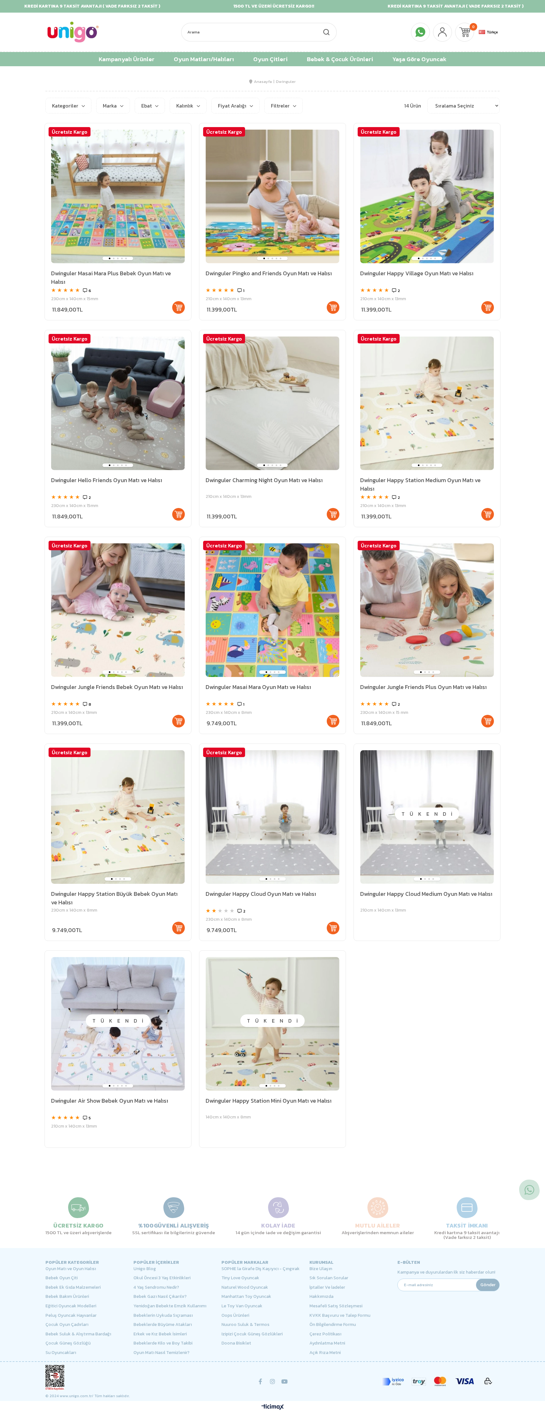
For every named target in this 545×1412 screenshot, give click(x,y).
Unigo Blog (144, 1269)
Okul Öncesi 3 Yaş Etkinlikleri (161, 1278)
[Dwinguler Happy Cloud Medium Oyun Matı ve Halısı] (427, 817)
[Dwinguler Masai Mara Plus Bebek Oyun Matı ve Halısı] (118, 196)
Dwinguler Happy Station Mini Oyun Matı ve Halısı (268, 1100)
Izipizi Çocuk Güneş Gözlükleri (252, 1334)
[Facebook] (261, 1381)
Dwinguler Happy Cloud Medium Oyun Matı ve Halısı (426, 894)
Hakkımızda (321, 1296)
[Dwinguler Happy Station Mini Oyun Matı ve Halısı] (272, 1024)
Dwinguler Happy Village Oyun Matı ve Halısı (416, 273)
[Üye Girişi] (442, 32)
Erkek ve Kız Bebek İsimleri (160, 1334)
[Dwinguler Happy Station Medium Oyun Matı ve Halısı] (427, 403)
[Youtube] (284, 1381)
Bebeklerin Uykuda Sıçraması (163, 1315)
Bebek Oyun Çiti (61, 1278)
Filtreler (281, 105)
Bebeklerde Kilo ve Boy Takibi (162, 1343)
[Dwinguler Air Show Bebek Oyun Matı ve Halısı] (118, 1024)
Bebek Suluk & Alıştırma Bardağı (78, 1334)
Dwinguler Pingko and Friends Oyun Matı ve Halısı (269, 273)
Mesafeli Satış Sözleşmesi (335, 1306)
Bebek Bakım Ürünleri (67, 1296)
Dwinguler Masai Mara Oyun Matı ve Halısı (258, 687)
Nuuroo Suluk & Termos (245, 1325)
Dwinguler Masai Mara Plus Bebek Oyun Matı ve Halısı (111, 277)
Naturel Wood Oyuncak (244, 1287)
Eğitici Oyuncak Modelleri (70, 1306)
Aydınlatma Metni (327, 1343)
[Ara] (326, 32)
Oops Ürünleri (235, 1315)
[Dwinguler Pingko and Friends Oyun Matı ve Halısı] (272, 196)
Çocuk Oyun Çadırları (66, 1325)
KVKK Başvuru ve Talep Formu (339, 1315)
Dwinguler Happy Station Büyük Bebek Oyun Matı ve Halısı (114, 898)
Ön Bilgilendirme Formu (332, 1325)
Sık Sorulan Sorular (328, 1278)
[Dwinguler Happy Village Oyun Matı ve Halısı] (427, 196)
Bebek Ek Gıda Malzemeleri (73, 1287)
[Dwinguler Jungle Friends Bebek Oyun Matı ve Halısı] (118, 610)
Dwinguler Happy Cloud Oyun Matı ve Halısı (261, 894)
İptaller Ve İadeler (327, 1287)
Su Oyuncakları (60, 1353)
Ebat (147, 105)
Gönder (487, 1284)
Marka (110, 105)
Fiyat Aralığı (233, 105)
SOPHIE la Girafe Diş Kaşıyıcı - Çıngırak (260, 1269)
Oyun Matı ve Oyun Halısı (70, 1269)
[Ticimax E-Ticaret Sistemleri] (272, 1407)
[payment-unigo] (436, 1381)
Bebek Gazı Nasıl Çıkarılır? (160, 1296)
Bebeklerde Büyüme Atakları (162, 1325)
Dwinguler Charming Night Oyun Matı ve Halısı (264, 480)
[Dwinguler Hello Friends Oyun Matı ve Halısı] (118, 403)
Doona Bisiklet (236, 1343)
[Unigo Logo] (73, 32)
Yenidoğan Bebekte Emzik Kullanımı (169, 1306)
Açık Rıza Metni (325, 1353)
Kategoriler (65, 105)
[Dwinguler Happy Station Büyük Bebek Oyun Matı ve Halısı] (118, 817)
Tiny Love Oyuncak (240, 1278)
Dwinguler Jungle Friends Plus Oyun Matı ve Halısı (423, 687)
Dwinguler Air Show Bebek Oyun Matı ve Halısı (109, 1100)
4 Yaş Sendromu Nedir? (156, 1287)
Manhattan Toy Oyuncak (246, 1296)
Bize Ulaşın (320, 1269)
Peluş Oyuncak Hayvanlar (71, 1315)
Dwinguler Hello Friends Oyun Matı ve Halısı (106, 480)
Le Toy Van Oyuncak (241, 1306)
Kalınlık (185, 105)
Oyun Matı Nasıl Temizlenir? (161, 1353)
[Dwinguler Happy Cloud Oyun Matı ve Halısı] (272, 817)
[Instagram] (272, 1381)
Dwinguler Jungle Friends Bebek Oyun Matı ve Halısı (117, 687)
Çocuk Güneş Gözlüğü (68, 1343)
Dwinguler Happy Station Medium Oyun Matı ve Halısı (420, 484)
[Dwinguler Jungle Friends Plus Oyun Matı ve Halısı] (427, 610)
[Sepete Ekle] (178, 307)
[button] (109, 258)
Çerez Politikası (325, 1334)
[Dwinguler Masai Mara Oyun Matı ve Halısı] (272, 610)
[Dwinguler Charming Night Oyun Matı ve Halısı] (272, 403)
